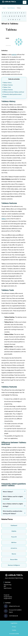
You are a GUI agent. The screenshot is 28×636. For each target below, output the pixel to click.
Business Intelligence (14, 565)
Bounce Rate (13, 559)
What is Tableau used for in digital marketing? (13, 498)
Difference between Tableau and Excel (13, 92)
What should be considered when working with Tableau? (12, 512)
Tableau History (7, 82)
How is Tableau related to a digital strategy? (13, 505)
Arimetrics (14, 548)
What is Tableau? (8, 491)
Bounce (14, 554)
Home (4, 8)
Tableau (3, 218)
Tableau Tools (6, 87)
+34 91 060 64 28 (13, 616)
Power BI (14, 537)
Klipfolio (14, 531)
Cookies (14, 630)
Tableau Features (7, 85)
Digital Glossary (11, 8)
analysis (14, 54)
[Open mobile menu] (24, 2)
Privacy (14, 626)
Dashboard (14, 525)
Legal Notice (14, 623)
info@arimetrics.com (14, 606)
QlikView (13, 542)
